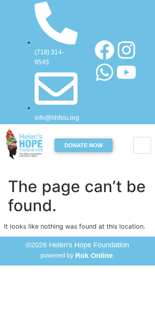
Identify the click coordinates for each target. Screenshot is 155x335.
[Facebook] (104, 50)
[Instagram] (126, 50)
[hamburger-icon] (142, 145)
